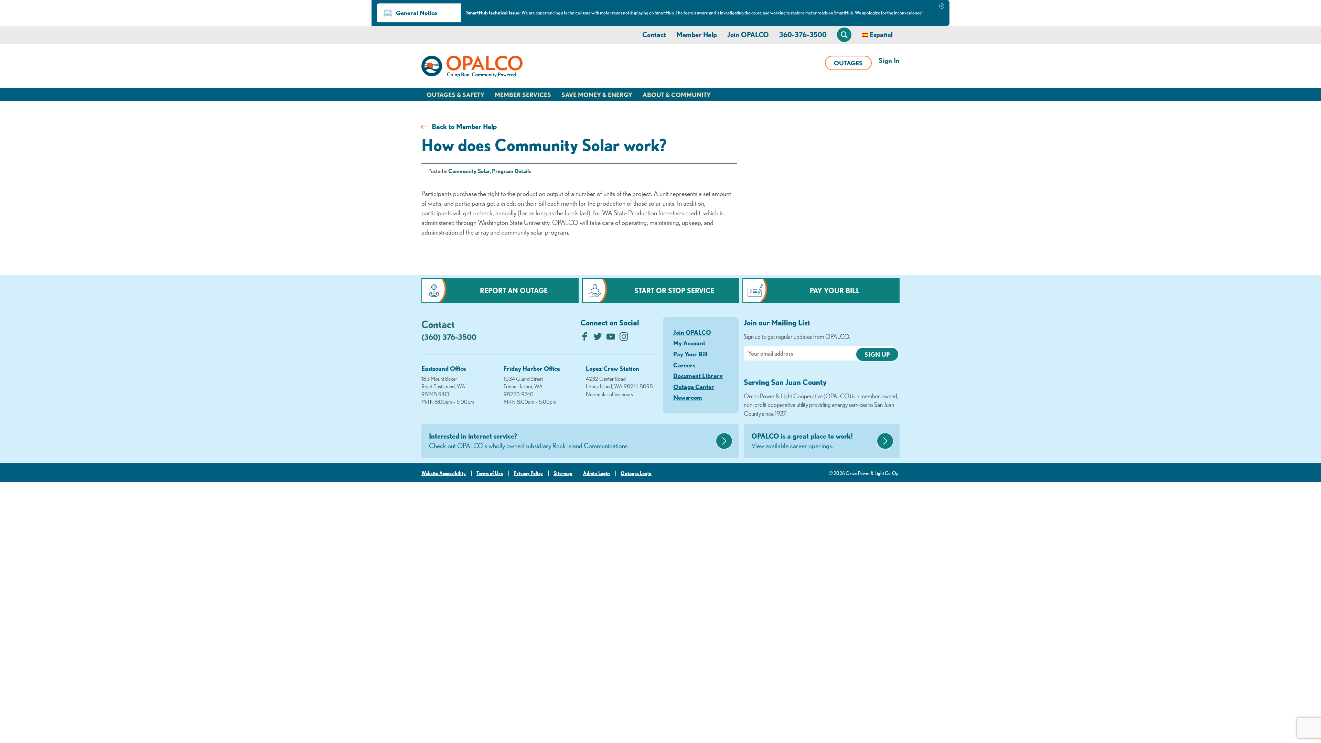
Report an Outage (514, 290)
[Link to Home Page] (472, 68)
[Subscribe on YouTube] (610, 338)
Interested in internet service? (529, 441)
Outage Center (693, 386)
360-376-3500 (803, 35)
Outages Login (636, 473)
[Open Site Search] (844, 35)
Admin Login (596, 473)
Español (881, 35)
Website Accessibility (443, 473)
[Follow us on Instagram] (624, 338)
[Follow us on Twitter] (597, 338)
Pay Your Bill (835, 290)
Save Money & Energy (596, 94)
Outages (848, 63)
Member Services (523, 94)
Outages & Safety (455, 94)
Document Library (698, 375)
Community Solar (469, 171)
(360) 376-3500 (448, 337)
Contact (654, 35)
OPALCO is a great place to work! (802, 441)
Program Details (511, 171)
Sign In (889, 60)
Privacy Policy (528, 473)
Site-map (563, 473)
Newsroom (687, 397)
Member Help (696, 35)
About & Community (677, 94)
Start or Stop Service (674, 290)
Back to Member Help (464, 126)
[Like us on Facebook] (584, 338)
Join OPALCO (748, 35)
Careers (684, 365)
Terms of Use (489, 473)
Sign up (877, 354)
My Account (689, 343)
